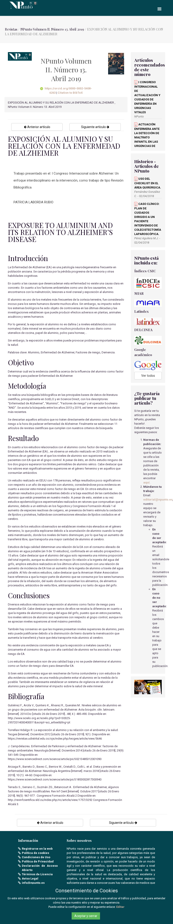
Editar (120, 906)
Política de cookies (35, 853)
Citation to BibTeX (70, 92)
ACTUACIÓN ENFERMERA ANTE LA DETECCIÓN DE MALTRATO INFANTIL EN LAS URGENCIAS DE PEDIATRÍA (146, 137)
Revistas (11, 29)
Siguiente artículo (94, 127)
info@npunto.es (33, 882)
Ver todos (148, 375)
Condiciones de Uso (36, 857)
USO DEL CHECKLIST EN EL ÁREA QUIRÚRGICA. (147, 183)
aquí (146, 482)
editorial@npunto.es (158, 499)
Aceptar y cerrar (85, 916)
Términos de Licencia (37, 874)
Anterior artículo (38, 127)
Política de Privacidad (38, 861)
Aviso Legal (30, 878)
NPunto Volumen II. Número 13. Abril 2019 (52, 29)
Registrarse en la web (37, 848)
